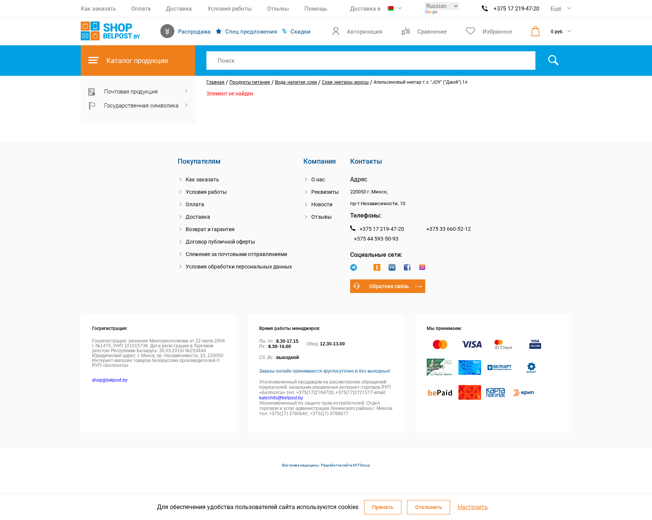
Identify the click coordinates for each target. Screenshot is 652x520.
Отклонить (428, 507)
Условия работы (230, 8)
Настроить (473, 507)
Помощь (315, 8)
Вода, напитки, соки (296, 82)
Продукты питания (249, 82)
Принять (383, 507)
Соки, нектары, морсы (345, 82)
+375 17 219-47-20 (516, 8)
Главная (215, 82)
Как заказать (98, 8)
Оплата (141, 8)
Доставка (179, 8)
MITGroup (361, 465)
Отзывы (278, 8)
